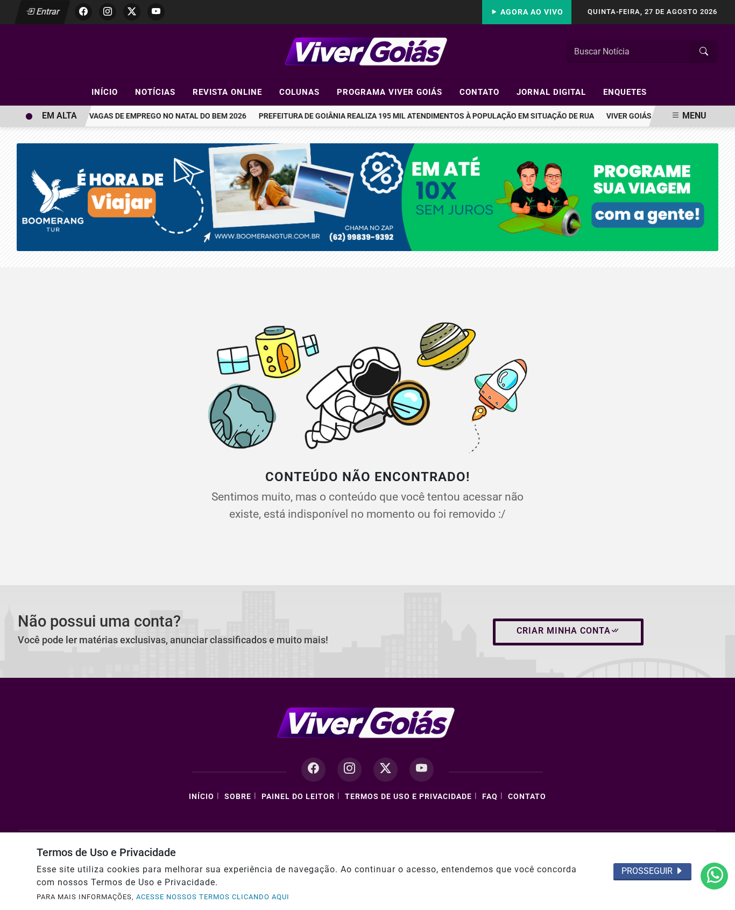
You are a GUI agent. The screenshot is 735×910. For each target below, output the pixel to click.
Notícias (160, 91)
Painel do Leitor (298, 796)
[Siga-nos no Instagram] (349, 770)
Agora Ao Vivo (530, 12)
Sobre (237, 796)
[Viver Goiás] (367, 51)
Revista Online (232, 91)
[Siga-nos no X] (385, 770)
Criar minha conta (564, 631)
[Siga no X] (131, 11)
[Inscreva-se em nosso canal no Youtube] (421, 770)
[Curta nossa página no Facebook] (313, 770)
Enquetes (625, 92)
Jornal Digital (556, 91)
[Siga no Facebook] (83, 11)
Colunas (304, 91)
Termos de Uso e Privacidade (408, 796)
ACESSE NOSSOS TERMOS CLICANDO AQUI (212, 897)
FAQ (490, 796)
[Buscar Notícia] (703, 51)
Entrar (47, 11)
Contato (484, 91)
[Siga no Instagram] (107, 11)
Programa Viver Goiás (394, 91)
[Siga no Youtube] (156, 11)
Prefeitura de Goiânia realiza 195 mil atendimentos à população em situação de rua (420, 116)
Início (109, 91)
